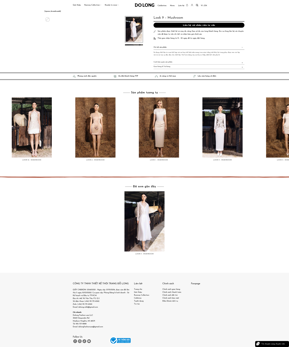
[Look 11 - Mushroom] (222, 127)
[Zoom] (47, 19)
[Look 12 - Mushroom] (32, 127)
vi (202, 6)
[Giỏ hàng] (187, 5)
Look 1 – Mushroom (159, 160)
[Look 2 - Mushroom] (95, 127)
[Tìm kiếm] (197, 5)
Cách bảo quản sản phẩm (163, 62)
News (172, 6)
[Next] (53, 18)
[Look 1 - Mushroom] (159, 127)
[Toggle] (242, 47)
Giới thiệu (77, 5)
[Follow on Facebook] (75, 341)
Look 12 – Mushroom (31, 160)
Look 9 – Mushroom (144, 254)
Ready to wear (111, 5)
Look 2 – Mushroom (95, 160)
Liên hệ (181, 6)
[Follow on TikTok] (84, 341)
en (205, 6)
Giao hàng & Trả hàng (162, 66)
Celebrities (162, 6)
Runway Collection (92, 5)
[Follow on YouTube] (89, 341)
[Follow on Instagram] (80, 341)
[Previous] (2, 169)
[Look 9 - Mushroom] (144, 221)
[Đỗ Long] (144, 5)
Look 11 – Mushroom (222, 160)
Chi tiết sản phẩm (160, 47)
